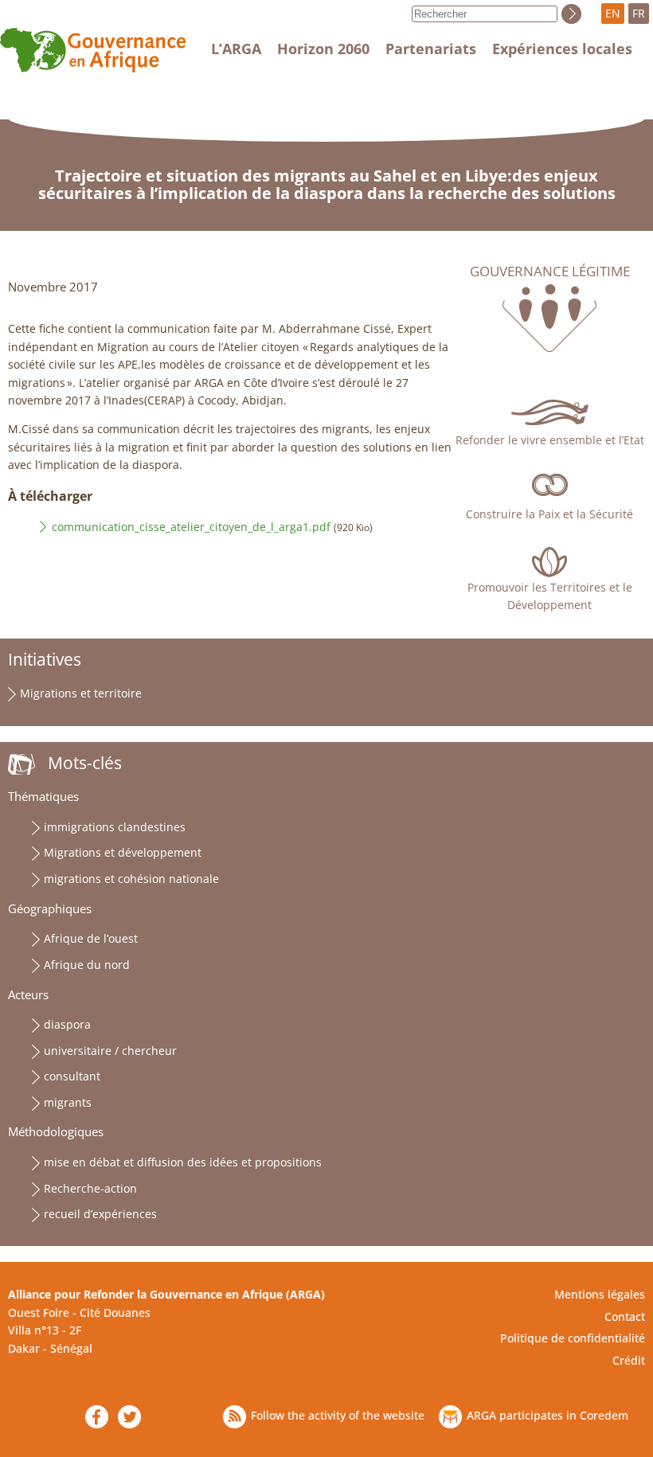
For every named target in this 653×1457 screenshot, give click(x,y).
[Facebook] (96, 1416)
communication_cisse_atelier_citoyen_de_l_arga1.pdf (191, 526)
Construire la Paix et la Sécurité (549, 513)
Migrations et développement (122, 852)
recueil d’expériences (100, 1213)
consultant (72, 1076)
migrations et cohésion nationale (131, 878)
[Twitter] (129, 1416)
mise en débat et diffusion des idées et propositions (183, 1162)
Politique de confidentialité (572, 1338)
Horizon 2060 (323, 48)
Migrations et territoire (81, 693)
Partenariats (430, 48)
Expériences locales (562, 48)
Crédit (628, 1360)
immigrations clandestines (115, 826)
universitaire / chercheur (110, 1050)
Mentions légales (599, 1294)
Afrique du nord (87, 964)
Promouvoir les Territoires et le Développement (549, 596)
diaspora (67, 1024)
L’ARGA (236, 48)
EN (612, 13)
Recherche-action (90, 1188)
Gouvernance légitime (550, 271)
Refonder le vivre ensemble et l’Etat (550, 439)
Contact (624, 1316)
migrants (68, 1102)
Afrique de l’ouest (91, 938)
